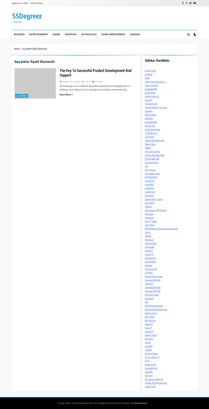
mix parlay (149, 225)
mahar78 (149, 254)
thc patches (150, 320)
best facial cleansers (154, 305)
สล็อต (148, 147)
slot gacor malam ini (154, 379)
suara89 (149, 346)
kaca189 (148, 371)
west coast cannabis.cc (155, 81)
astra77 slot (150, 386)
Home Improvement (113, 34)
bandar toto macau (153, 199)
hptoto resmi (151, 313)
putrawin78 (150, 258)
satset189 (149, 188)
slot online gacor (152, 173)
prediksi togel (151, 103)
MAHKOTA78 (151, 177)
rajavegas (149, 298)
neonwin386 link (152, 280)
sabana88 (149, 247)
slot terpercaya (152, 162)
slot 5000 (149, 136)
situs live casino (152, 294)
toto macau (150, 169)
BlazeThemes (141, 403)
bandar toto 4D (152, 96)
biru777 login (151, 221)
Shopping (71, 34)
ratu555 (148, 349)
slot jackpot (161, 210)
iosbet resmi (150, 70)
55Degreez (27, 15)
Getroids (149, 272)
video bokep (150, 114)
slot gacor (149, 195)
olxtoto (148, 206)
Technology (89, 34)
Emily (65, 81)
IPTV (147, 360)
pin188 (148, 236)
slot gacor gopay (152, 151)
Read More (65, 94)
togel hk (148, 111)
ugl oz (147, 232)
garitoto (148, 74)
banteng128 (150, 364)
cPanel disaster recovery (156, 107)
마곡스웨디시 (152, 357)
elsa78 (148, 342)
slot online (149, 202)
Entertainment (38, 34)
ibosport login (151, 353)
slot (146, 166)
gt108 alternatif (152, 158)
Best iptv (149, 338)
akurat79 (149, 283)
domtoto (149, 118)
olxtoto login (151, 243)
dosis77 (148, 327)
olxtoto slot (150, 191)
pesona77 (149, 331)
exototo (148, 100)
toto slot (149, 375)
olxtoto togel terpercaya (156, 309)
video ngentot (151, 85)
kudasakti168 (151, 89)
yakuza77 (149, 324)
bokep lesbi (150, 144)
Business (19, 34)
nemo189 (149, 184)
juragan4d (149, 180)
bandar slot (150, 125)
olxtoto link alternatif (154, 140)
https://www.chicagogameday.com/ (161, 228)
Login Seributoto (152, 129)
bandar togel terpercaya (156, 383)
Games (56, 34)
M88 (147, 78)
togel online (150, 92)
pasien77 (149, 250)
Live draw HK (151, 269)
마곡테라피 (151, 133)
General (135, 34)
